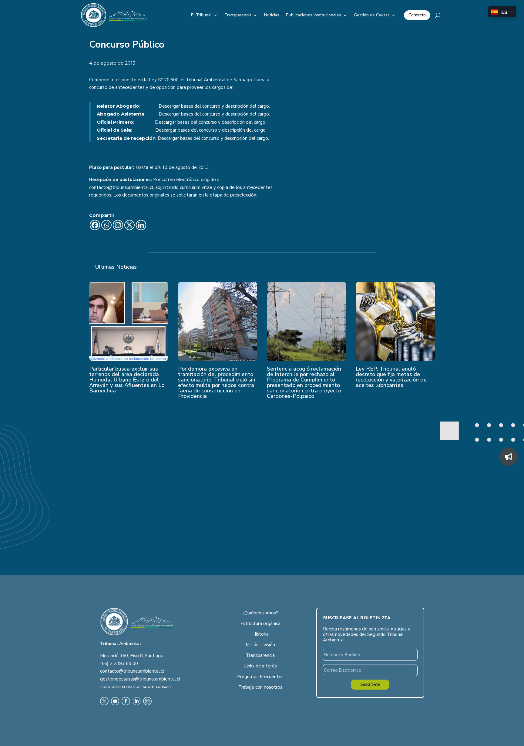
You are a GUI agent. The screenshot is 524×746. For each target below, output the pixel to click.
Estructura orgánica (260, 623)
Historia (260, 634)
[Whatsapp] (106, 225)
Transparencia (237, 15)
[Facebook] (95, 225)
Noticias (271, 15)
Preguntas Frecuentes (260, 677)
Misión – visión (260, 645)
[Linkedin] (141, 225)
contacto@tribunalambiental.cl (132, 671)
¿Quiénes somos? (260, 613)
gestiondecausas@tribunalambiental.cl (140, 679)
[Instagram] (118, 225)
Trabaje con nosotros (260, 687)
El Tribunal (201, 15)
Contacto (417, 15)
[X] (129, 225)
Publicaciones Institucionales (313, 15)
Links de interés (260, 666)
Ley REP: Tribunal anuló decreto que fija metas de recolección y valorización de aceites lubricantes (391, 377)
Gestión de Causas (372, 15)
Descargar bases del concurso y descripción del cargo (214, 106)
